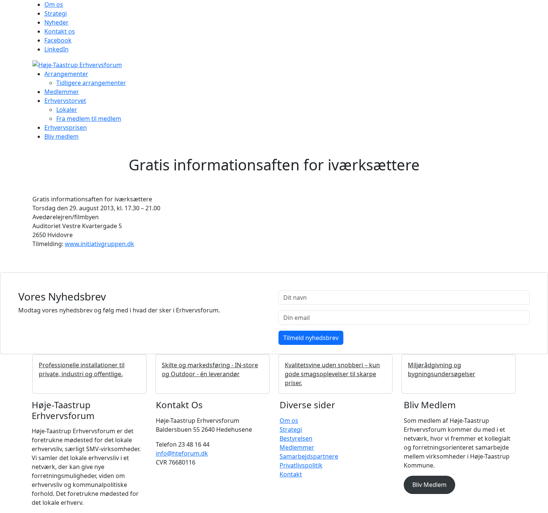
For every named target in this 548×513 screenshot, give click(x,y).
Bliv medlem (61, 136)
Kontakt (291, 474)
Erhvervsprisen (65, 127)
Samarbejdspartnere (309, 456)
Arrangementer (66, 74)
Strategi (55, 13)
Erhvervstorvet (65, 101)
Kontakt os (59, 31)
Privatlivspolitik (301, 465)
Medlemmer (61, 92)
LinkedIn (56, 49)
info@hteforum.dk (182, 453)
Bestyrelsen (296, 438)
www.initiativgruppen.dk (99, 244)
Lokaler (66, 110)
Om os (53, 4)
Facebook (58, 40)
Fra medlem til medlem (88, 118)
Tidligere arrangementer (91, 83)
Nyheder (56, 22)
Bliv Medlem (429, 485)
